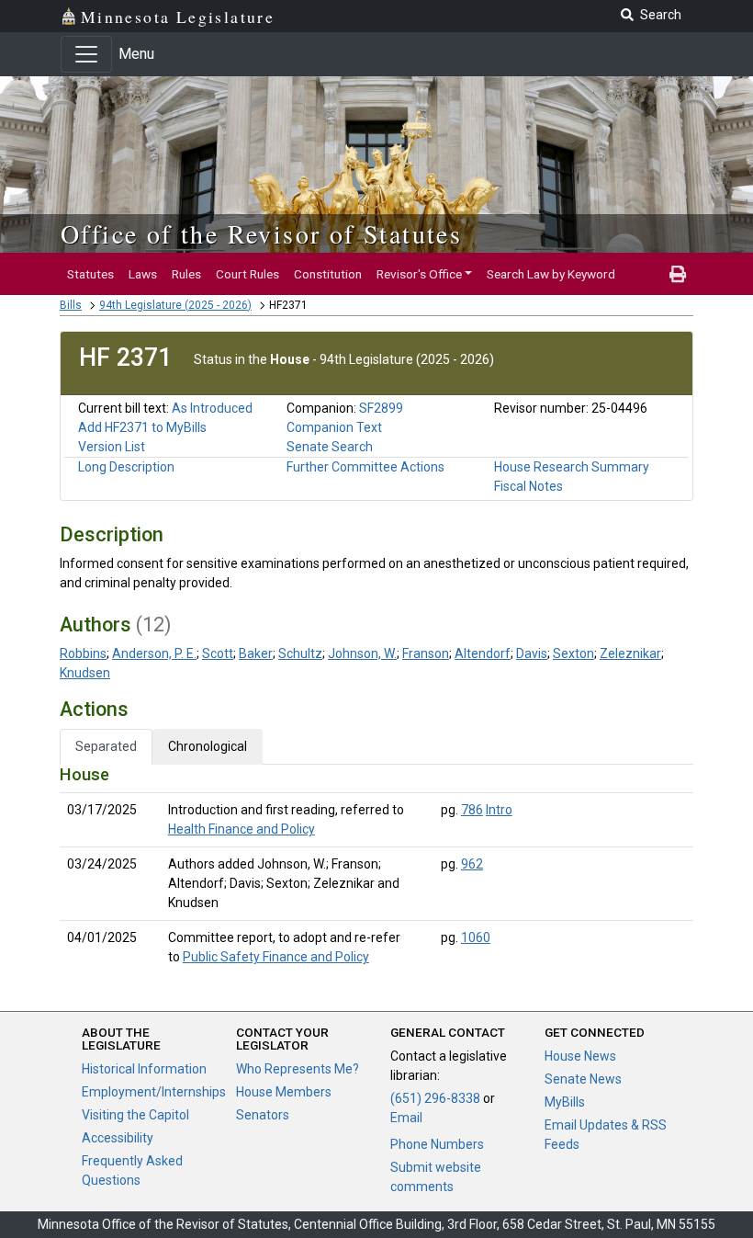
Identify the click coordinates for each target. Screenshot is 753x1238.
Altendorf (483, 653)
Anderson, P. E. (154, 653)
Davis (531, 653)
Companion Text (334, 427)
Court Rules (247, 274)
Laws (143, 274)
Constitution (328, 274)
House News (580, 1056)
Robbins (83, 653)
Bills (71, 305)
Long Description (126, 467)
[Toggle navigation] (86, 54)
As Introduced (212, 408)
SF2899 (381, 408)
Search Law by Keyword (551, 274)
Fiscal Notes (528, 486)
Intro (499, 809)
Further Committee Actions (365, 467)
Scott (217, 653)
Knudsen (85, 672)
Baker (256, 653)
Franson (425, 653)
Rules (186, 274)
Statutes (90, 274)
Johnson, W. (362, 653)
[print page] (677, 274)
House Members (284, 1092)
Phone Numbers (437, 1144)
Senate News (583, 1079)
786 (472, 809)
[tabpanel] (376, 869)
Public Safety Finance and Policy (276, 956)
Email (406, 1117)
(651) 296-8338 (435, 1098)
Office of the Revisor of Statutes (261, 233)
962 (472, 864)
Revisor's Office (419, 274)
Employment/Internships (154, 1092)
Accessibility (117, 1137)
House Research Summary (571, 467)
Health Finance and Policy (241, 829)
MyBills (565, 1102)
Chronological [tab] (207, 746)
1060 (475, 937)
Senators (262, 1114)
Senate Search (330, 446)
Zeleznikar (630, 653)
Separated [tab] (106, 746)
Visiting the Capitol (135, 1114)
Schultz (300, 653)
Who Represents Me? (297, 1069)
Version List (111, 446)
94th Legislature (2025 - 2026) (175, 305)
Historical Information (144, 1069)
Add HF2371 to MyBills (142, 427)
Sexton (573, 653)
